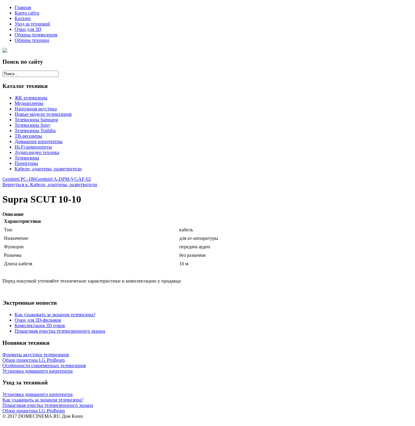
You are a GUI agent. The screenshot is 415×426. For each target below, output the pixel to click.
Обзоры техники (32, 40)
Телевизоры (27, 157)
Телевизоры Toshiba (35, 130)
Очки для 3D (28, 29)
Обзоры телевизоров (36, 34)
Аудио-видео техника (37, 152)
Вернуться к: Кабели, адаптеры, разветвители (49, 184)
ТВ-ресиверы (28, 136)
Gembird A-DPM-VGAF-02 (63, 179)
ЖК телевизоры (31, 97)
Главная (23, 7)
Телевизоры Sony (32, 125)
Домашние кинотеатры (39, 141)
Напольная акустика (36, 108)
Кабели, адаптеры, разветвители (48, 168)
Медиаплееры (29, 103)
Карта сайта (27, 12)
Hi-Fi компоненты (33, 146)
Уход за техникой (32, 23)
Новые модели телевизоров (43, 114)
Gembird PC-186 (19, 179)
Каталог (23, 18)
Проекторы (26, 163)
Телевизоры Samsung (36, 119)
